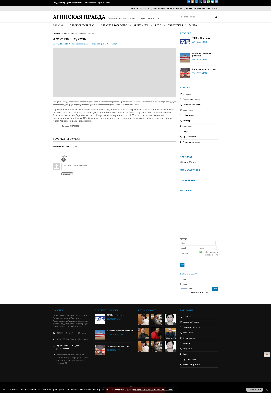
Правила (92, 3)
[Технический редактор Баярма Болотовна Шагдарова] (143, 319)
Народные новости (79, 3)
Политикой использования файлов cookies (153, 389)
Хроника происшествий (192, 8)
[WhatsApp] (208, 1)
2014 (64, 34)
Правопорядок (189, 137)
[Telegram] (216, 1)
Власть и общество (192, 99)
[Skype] (212, 1)
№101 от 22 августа (134, 8)
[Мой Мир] (196, 1)
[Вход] (63, 160)
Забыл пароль (194, 292)
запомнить (188, 289)
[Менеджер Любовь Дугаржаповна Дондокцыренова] (156, 319)
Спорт (114, 44)
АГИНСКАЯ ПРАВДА (79, 17)
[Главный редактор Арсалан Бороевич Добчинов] (170, 333)
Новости (187, 94)
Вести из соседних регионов (161, 8)
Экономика (188, 110)
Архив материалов (191, 142)
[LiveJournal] (200, 1)
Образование (189, 115)
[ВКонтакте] (188, 1)
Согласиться (254, 389)
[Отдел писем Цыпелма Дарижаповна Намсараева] (170, 319)
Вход (55, 3)
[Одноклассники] (192, 1)
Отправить (67, 174)
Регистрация (64, 3)
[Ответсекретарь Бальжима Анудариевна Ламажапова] (156, 333)
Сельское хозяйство (192, 104)
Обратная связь (104, 3)
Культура (187, 121)
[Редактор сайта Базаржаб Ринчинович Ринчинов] (143, 333)
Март (70, 34)
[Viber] (204, 1)
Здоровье (187, 126)
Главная (56, 34)
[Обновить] (217, 239)
